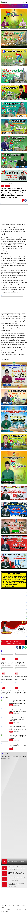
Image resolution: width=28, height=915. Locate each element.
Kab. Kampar (7, 185)
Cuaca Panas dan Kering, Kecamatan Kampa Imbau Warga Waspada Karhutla (20, 664)
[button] (21, 2)
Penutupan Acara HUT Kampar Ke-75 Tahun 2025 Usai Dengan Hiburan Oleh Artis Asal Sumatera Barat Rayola (16, 873)
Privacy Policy (4, 905)
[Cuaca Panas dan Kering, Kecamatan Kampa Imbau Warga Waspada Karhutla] (21, 657)
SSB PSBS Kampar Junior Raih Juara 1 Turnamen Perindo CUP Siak (16, 884)
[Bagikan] (25, 200)
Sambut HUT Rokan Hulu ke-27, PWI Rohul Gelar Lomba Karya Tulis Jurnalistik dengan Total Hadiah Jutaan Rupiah (7, 664)
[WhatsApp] (25, 647)
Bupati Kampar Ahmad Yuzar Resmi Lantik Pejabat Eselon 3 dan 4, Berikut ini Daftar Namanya (16, 878)
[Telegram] (23, 647)
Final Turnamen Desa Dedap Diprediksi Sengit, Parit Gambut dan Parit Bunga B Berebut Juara (7, 692)
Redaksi (2, 907)
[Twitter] (20, 647)
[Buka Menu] (23, 2)
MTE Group (6, 911)
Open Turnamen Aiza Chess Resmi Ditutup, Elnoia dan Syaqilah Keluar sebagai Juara (7, 678)
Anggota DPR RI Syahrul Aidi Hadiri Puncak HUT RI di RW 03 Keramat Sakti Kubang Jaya (20, 692)
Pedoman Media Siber (20, 905)
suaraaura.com (4, 909)
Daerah (3, 185)
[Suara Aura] (4, 2)
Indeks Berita (11, 905)
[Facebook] (17, 647)
